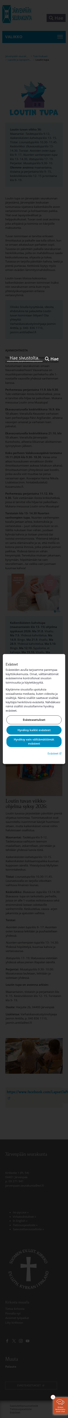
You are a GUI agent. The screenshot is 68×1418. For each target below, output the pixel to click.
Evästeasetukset (34, 720)
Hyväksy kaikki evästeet (34, 730)
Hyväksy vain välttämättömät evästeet (34, 741)
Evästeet (55, 753)
